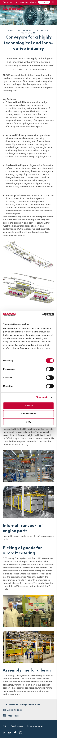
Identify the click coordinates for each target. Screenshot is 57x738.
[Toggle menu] (52, 9)
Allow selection (28, 413)
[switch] (50, 369)
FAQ (4, 725)
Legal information (35, 725)
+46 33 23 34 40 (14, 709)
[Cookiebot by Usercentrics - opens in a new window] (42, 314)
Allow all (28, 405)
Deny (28, 422)
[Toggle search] (39, 10)
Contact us (44, 2)
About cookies (17, 725)
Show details (42, 397)
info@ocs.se (13, 715)
